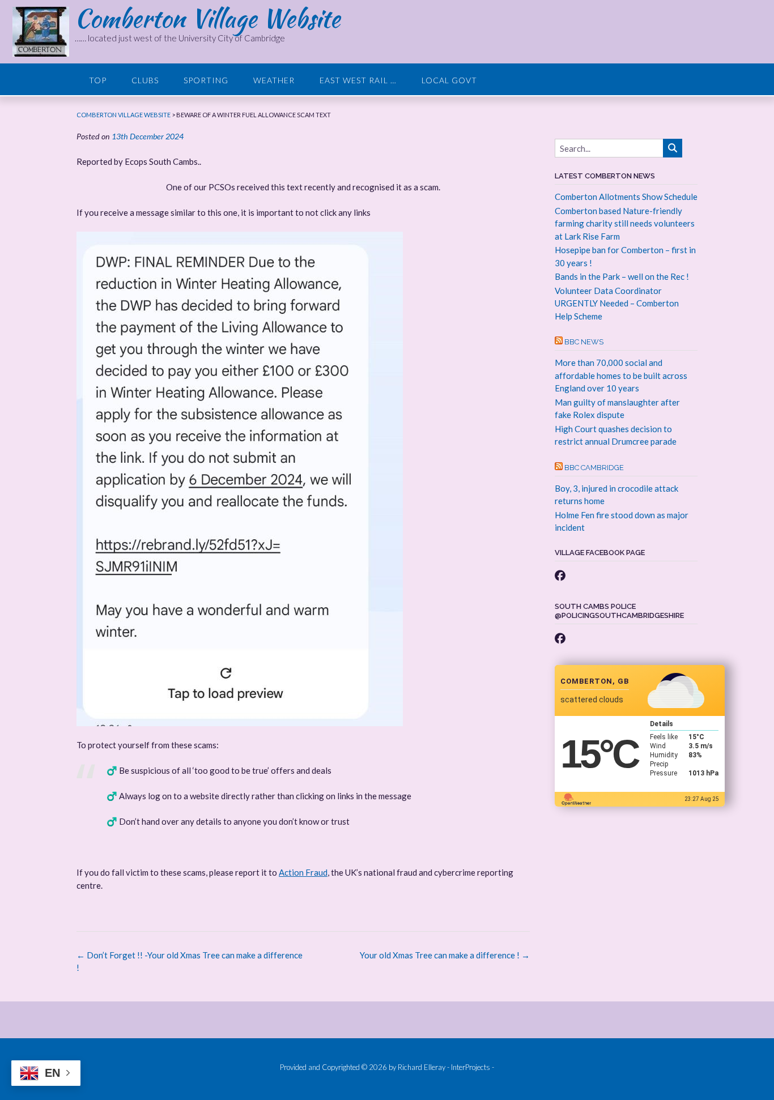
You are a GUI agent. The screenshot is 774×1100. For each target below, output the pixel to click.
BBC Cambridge (594, 467)
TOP (98, 80)
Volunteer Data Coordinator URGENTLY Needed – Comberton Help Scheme (617, 303)
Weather (274, 80)
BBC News (583, 342)
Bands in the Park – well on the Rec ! (622, 276)
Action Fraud (303, 872)
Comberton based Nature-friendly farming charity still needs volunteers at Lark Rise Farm (625, 223)
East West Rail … (358, 80)
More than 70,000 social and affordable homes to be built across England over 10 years (621, 375)
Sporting (206, 80)
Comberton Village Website (207, 18)
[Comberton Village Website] (43, 32)
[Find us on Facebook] (560, 575)
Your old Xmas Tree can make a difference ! (445, 955)
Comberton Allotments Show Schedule (626, 196)
